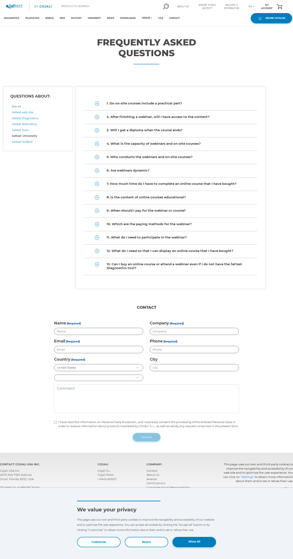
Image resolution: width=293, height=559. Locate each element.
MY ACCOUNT (266, 7)
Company (159, 323)
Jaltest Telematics (24, 124)
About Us (152, 474)
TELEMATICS (32, 18)
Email (59, 341)
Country (62, 359)
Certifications (155, 483)
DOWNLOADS (128, 18)
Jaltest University (24, 135)
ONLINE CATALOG (274, 18)
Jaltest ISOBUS (22, 141)
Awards (151, 479)
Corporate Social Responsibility (168, 487)
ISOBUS (49, 18)
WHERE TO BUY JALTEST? (207, 7)
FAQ (160, 18)
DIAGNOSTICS (11, 18)
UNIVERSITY (94, 18)
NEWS (110, 18)
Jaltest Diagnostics (25, 118)
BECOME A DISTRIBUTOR (231, 7)
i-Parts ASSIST (107, 479)
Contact (151, 470)
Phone (156, 341)
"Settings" (247, 477)
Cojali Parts (105, 474)
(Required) (74, 323)
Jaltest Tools (20, 130)
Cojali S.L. (104, 470)
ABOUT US (183, 6)
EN (250, 6)
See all (16, 106)
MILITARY (76, 18)
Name (60, 323)
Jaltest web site (22, 112)
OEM (62, 18)
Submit (146, 437)
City (154, 359)
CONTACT (174, 18)
